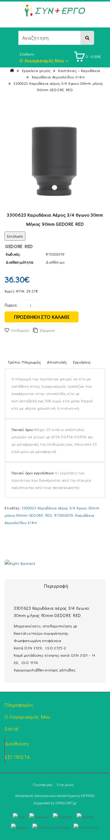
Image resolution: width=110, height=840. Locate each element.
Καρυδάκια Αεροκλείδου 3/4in (58, 76)
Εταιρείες (65, 784)
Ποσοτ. (11, 305)
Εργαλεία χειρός (36, 70)
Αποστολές (57, 361)
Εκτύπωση (15, 236)
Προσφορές (43, 784)
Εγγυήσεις (82, 361)
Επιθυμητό (20, 330)
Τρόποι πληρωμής (24, 361)
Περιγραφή (56, 586)
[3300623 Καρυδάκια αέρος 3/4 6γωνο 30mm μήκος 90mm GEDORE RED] (55, 161)
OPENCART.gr (66, 802)
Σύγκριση (47, 330)
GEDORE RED (19, 246)
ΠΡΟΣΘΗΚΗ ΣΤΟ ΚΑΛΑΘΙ (41, 316)
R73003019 (63, 515)
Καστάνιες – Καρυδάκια (79, 70)
